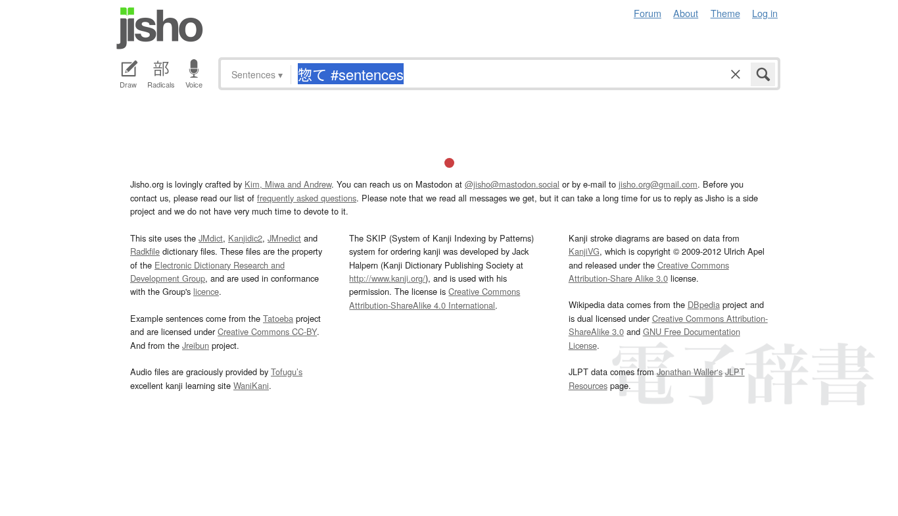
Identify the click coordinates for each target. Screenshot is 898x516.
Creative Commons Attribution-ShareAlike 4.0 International (434, 298)
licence (206, 291)
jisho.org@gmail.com (658, 184)
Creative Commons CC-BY (267, 331)
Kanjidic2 (245, 238)
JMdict (211, 238)
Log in (765, 13)
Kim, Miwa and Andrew (288, 184)
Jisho (159, 28)
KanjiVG (584, 251)
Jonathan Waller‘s (689, 371)
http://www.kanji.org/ (387, 278)
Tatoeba (278, 318)
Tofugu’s (286, 371)
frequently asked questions (306, 198)
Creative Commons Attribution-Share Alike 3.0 (649, 271)
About (685, 13)
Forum (647, 13)
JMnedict (284, 238)
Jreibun (195, 345)
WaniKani (251, 385)
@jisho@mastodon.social (512, 184)
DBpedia (704, 304)
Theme (725, 13)
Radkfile (145, 251)
